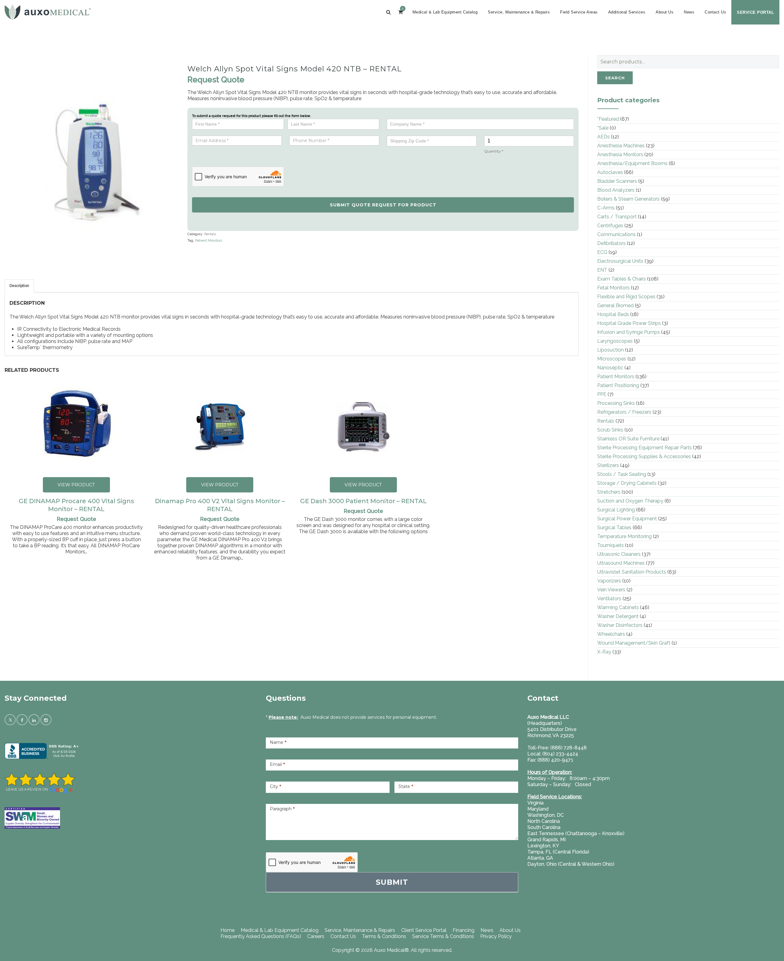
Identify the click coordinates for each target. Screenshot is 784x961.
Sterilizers (608, 465)
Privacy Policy (496, 936)
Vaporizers (609, 581)
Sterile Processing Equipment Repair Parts (644, 447)
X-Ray (604, 652)
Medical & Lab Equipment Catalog (445, 12)
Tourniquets (610, 545)
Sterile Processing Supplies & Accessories (644, 456)
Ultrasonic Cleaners (619, 554)
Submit (392, 882)
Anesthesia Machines (621, 146)
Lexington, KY (543, 846)
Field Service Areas (579, 12)
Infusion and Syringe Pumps (628, 332)
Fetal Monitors (613, 288)
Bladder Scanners (617, 181)
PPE (601, 394)
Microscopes (611, 359)
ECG (602, 252)
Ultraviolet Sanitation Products (631, 572)
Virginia (535, 803)
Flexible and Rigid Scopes (626, 297)
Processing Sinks (616, 403)
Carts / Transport (617, 217)
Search (615, 77)
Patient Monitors (208, 240)
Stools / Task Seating (621, 474)
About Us (664, 12)
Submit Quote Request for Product (383, 205)
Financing (463, 930)
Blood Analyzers (616, 190)
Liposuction (610, 350)
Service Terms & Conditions (443, 936)
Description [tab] (19, 286)
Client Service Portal (424, 930)
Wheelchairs (611, 634)
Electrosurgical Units (620, 261)
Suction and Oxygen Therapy (630, 501)
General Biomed (615, 305)
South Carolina (543, 827)
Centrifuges (610, 225)
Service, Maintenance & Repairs (519, 12)
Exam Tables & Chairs (621, 279)
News (689, 12)
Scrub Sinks (610, 430)
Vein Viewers (611, 590)
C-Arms (606, 208)
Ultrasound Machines (621, 563)
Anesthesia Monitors (620, 154)
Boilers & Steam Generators (628, 199)
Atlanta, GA (540, 858)
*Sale (603, 128)
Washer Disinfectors (620, 625)
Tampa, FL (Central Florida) (558, 852)
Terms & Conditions (384, 936)
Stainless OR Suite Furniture (628, 439)
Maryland (537, 809)
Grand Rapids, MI (546, 839)
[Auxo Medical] (48, 12)
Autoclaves (610, 172)
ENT (602, 270)
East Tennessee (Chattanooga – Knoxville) (575, 833)
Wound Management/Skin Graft (633, 643)
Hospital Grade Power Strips (629, 323)
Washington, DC (545, 815)
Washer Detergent (618, 616)
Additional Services (627, 12)
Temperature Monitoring (624, 536)
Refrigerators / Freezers (624, 412)
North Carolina (543, 821)
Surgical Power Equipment (627, 519)
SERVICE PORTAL (755, 12)
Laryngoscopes (615, 341)
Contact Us (715, 12)
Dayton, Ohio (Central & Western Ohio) (570, 864)
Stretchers (608, 492)
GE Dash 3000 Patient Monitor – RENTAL (363, 501)
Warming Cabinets (618, 607)
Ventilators (609, 598)
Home (228, 930)
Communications (616, 234)
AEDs (603, 137)
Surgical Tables (614, 527)
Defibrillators (611, 243)
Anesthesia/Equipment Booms (632, 163)
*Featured (608, 119)
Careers (315, 936)
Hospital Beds (613, 314)
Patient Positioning (618, 385)
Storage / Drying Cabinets (627, 483)
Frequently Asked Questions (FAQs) (261, 936)
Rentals (210, 234)
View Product (76, 485)
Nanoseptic (610, 368)
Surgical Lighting (616, 510)
